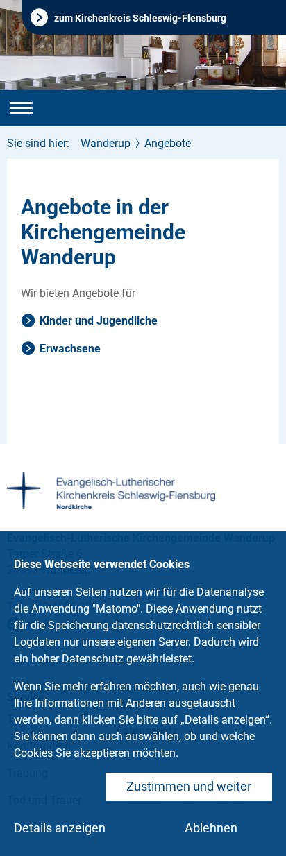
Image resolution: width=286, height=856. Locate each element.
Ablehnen (211, 828)
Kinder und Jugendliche (99, 320)
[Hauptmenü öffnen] (21, 108)
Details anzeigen (60, 828)
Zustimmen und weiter (188, 786)
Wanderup (106, 143)
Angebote (167, 143)
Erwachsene (70, 348)
